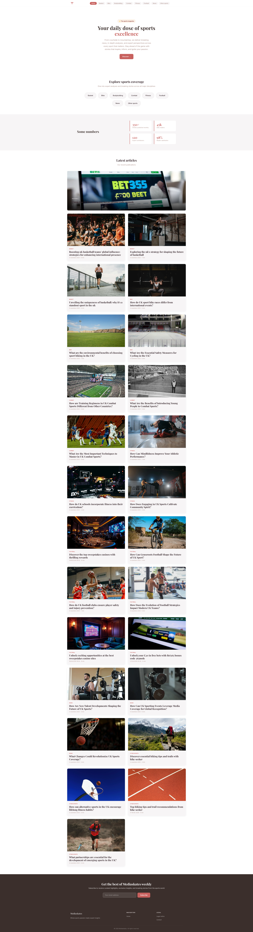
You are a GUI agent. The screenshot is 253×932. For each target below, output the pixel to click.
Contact (159, 920)
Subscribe (143, 895)
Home (93, 3)
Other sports (164, 3)
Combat (128, 3)
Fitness (137, 3)
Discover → (126, 56)
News (154, 3)
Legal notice (160, 916)
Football (146, 3)
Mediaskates (76, 913)
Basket (101, 3)
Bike (109, 3)
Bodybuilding (118, 3)
